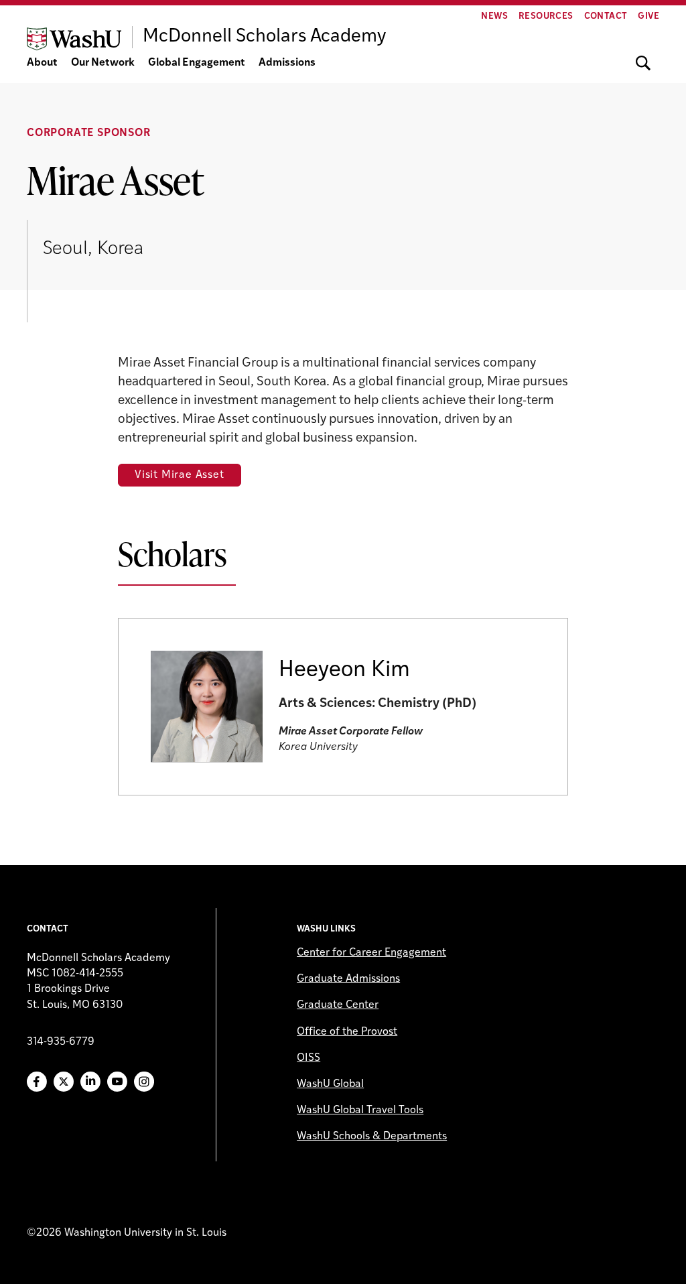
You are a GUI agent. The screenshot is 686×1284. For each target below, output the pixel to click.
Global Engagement (196, 63)
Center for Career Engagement (371, 953)
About (42, 63)
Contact (606, 16)
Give (648, 16)
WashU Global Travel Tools (360, 1110)
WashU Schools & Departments (372, 1136)
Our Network (103, 63)
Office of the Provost (347, 1032)
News (494, 16)
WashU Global (330, 1084)
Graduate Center (338, 1005)
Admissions (287, 63)
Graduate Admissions (348, 979)
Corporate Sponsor (89, 133)
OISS (308, 1058)
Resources (546, 16)
